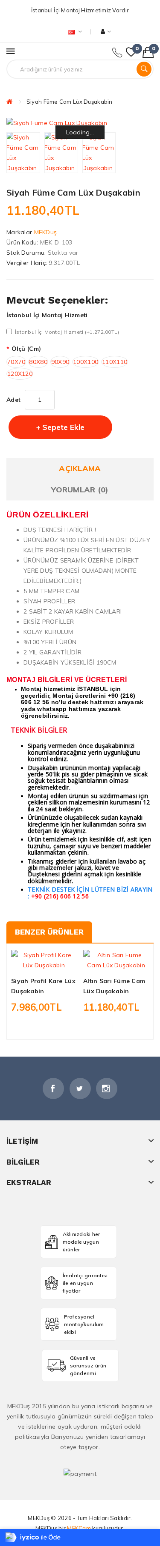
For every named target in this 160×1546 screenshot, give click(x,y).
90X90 (60, 362)
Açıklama (80, 468)
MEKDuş (45, 232)
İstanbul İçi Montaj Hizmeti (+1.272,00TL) (67, 332)
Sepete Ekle (63, 427)
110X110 (114, 362)
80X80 (38, 362)
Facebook (53, 1088)
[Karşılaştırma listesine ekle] (58, 962)
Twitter (80, 1088)
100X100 (85, 362)
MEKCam (79, 1528)
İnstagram (106, 1088)
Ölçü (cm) (26, 348)
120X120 (19, 374)
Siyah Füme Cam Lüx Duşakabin (69, 101)
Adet (13, 400)
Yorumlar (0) (79, 489)
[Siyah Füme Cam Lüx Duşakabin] (23, 152)
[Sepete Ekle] (29, 962)
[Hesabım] (106, 31)
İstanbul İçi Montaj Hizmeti (47, 315)
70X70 (16, 362)
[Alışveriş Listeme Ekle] (44, 962)
